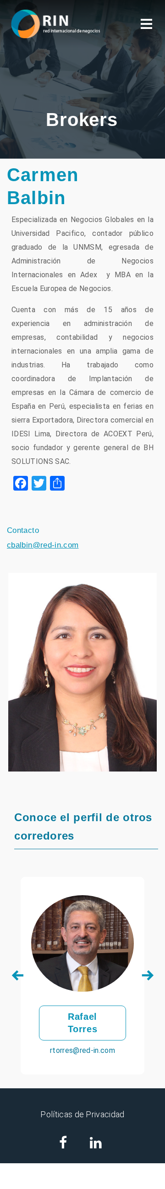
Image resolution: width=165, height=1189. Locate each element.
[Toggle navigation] (146, 24)
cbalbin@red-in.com (42, 545)
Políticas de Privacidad (82, 1114)
